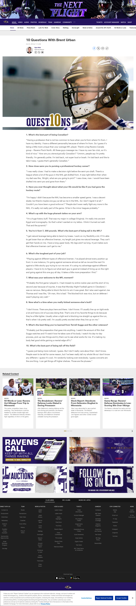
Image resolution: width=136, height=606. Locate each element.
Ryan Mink (38, 47)
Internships (4, 517)
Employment (4, 513)
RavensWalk (98, 543)
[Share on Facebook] (94, 49)
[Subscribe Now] (35, 450)
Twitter (115, 525)
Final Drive (59, 522)
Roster (23, 510)
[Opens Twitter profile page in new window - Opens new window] (39, 52)
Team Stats (23, 517)
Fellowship (5, 520)
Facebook (115, 522)
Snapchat (115, 532)
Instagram (115, 529)
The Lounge (58, 538)
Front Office (22, 524)
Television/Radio (58, 546)
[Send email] (102, 49)
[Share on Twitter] (98, 49)
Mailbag (40, 531)
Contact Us (4, 510)
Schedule (98, 510)
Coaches (22, 520)
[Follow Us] (101, 479)
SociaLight (40, 534)
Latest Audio (58, 513)
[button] (65, 431)
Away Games (79, 538)
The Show (58, 525)
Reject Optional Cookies (104, 598)
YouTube (115, 536)
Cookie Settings (86, 598)
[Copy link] (107, 48)
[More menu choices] (74, 22)
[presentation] (132, 431)
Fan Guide (98, 534)
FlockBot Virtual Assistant (4, 530)
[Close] (132, 598)
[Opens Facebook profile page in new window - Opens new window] (36, 52)
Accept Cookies (121, 598)
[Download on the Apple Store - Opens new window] (60, 578)
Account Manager (79, 515)
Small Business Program (4, 543)
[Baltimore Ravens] (68, 587)
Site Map (4, 548)
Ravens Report (58, 529)
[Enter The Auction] (35, 479)
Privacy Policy (45, 604)
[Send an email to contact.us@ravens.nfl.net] (42, 52)
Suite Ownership (79, 534)
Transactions (22, 513)
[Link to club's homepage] (5, 21)
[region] (68, 598)
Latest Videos (58, 510)
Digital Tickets (79, 541)
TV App (115, 519)
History (23, 527)
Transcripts (40, 560)
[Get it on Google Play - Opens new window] (75, 579)
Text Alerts (79, 545)
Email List (115, 515)
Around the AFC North (40, 545)
